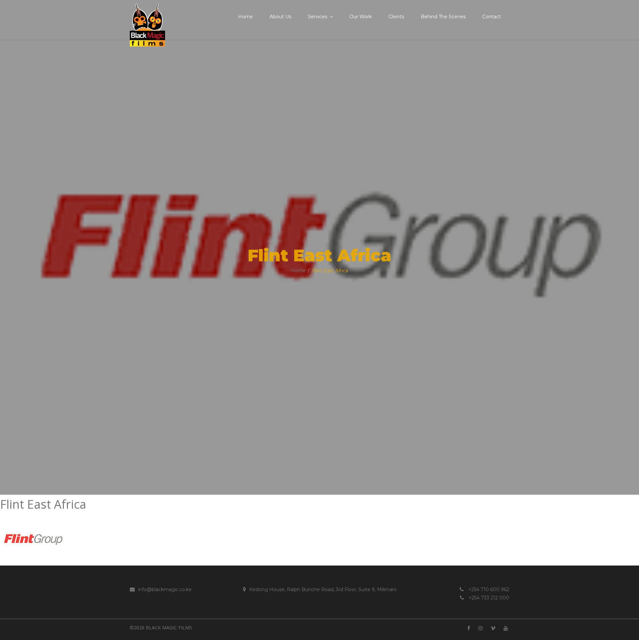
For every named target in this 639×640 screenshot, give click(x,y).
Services (317, 17)
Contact (491, 17)
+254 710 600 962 (488, 589)
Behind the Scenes (443, 17)
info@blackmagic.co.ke (165, 589)
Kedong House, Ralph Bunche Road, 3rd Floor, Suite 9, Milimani (322, 589)
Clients (396, 17)
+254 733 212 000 (488, 598)
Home (245, 17)
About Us (280, 17)
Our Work (360, 17)
